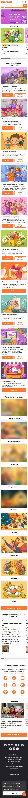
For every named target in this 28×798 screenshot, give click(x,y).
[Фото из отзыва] (5, 648)
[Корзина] (23, 2)
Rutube (22, 688)
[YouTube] (12, 745)
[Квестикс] (6, 2)
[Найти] (25, 6)
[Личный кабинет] (26, 2)
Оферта (14, 764)
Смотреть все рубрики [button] (14, 608)
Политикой (15, 789)
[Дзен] (16, 745)
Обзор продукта (20, 95)
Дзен (5, 688)
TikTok (14, 695)
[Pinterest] (10, 748)
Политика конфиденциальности (14, 757)
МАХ (23, 695)
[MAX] (17, 748)
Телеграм (5, 681)
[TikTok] (14, 748)
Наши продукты (14, 774)
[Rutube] (22, 745)
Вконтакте (14, 681)
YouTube (23, 681)
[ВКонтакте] (9, 745)
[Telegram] (5, 745)
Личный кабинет (14, 755)
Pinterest (5, 695)
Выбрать (7, 95)
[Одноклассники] (19, 745)
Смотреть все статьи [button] (14, 734)
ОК (14, 688)
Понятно (14, 793)
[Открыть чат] (24, 794)
